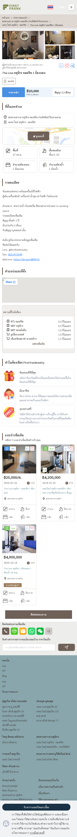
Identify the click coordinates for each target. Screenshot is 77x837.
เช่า (4, 670)
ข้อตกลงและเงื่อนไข (48, 780)
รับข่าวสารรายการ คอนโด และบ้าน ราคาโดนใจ (26, 639)
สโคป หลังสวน (9, 742)
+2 (48, 631)
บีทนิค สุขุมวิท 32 (11, 729)
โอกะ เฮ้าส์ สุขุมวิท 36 (13, 711)
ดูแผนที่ (39, 136)
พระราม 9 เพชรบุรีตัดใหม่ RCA (53, 753)
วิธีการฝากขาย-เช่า (48, 799)
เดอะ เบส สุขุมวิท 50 (46, 706)
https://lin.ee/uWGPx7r (27, 259)
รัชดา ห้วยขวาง (10, 766)
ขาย (4, 666)
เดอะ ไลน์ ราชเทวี (11, 759)
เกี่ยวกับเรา (44, 793)
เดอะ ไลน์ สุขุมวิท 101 (47, 711)
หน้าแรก (6, 17)
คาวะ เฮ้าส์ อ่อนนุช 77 (47, 720)
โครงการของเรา (10, 691)
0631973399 (15, 254)
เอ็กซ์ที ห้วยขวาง (10, 771)
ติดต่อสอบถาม (39, 614)
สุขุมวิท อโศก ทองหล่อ (14, 701)
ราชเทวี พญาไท (11, 753)
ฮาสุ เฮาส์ (41, 715)
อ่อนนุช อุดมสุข (44, 701)
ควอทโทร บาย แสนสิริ (13, 715)
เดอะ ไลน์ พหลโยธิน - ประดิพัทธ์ (52, 746)
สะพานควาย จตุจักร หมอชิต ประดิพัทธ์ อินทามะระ (25, 21)
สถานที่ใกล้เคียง (12, 312)
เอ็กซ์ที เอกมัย (9, 725)
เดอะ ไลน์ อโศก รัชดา (47, 759)
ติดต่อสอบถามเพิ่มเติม (13, 624)
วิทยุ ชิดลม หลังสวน (13, 736)
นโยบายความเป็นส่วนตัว (50, 786)
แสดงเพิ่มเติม (38, 343)
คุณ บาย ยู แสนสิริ (11, 706)
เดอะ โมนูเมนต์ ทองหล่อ (14, 720)
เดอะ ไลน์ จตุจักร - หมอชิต (14, 24)
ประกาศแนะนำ (20, 17)
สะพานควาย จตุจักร (47, 736)
